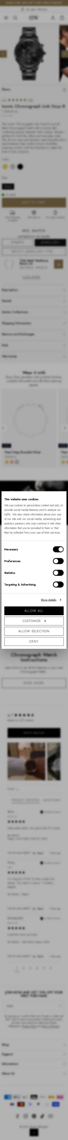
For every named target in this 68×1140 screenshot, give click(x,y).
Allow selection (34, 631)
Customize (31, 621)
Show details (48, 600)
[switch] (58, 561)
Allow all (34, 610)
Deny (34, 641)
